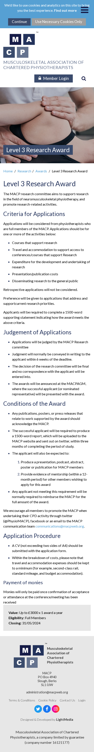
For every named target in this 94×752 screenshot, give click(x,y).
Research (24, 171)
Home (8, 171)
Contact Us (67, 700)
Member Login (56, 78)
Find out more (65, 10)
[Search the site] (84, 78)
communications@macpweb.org (59, 526)
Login (81, 700)
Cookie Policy (47, 700)
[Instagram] (55, 709)
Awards (41, 171)
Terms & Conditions (22, 700)
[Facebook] (47, 709)
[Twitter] (38, 709)
